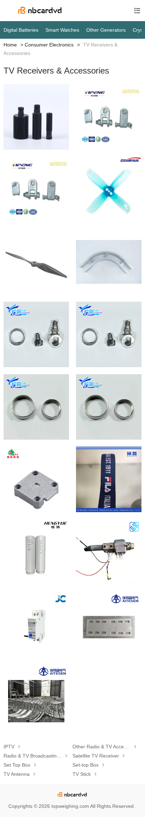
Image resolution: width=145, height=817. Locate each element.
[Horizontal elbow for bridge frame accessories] (36, 697)
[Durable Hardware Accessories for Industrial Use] (36, 479)
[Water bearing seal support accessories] (36, 407)
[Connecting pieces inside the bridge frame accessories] (108, 624)
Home (10, 45)
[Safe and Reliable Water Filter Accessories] (36, 552)
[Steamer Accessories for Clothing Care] (108, 552)
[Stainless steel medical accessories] (36, 334)
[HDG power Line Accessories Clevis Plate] (108, 117)
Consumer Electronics (49, 45)
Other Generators (106, 30)
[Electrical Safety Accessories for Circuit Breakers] (36, 624)
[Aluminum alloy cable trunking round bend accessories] (108, 262)
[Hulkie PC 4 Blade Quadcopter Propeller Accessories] (108, 189)
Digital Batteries (21, 30)
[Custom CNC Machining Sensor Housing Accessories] (36, 117)
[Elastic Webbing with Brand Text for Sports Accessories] (108, 479)
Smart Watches (62, 30)
